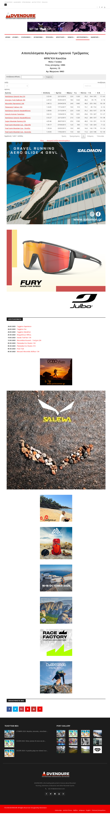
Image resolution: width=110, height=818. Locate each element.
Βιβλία (75, 810)
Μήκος (69, 93)
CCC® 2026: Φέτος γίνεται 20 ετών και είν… (31, 741)
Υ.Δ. (75, 93)
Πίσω (42, 141)
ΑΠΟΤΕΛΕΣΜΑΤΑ (82, 37)
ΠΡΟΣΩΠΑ (49, 37)
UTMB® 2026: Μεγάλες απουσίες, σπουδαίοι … (32, 731)
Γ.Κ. (90, 93)
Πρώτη (64, 136)
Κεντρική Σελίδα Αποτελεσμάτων (58, 141)
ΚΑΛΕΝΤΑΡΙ (94, 37)
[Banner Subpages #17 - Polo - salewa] (56, 440)
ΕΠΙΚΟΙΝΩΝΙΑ (26, 2)
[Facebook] (9, 709)
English (88, 810)
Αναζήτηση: (101, 82)
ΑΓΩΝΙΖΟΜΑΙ (38, 37)
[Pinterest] (27, 709)
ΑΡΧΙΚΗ (7, 37)
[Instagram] (39, 709)
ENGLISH (44, 2)
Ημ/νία (58, 93)
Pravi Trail (20, 349)
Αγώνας (8, 93)
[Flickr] (55, 794)
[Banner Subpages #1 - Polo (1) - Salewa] (66, 27)
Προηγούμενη (74, 136)
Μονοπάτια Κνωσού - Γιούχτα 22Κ (29, 340)
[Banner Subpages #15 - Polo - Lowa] (56, 677)
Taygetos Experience (24, 326)
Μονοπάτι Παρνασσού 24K (14, 103)
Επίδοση (46, 93)
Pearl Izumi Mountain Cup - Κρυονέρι (18, 132)
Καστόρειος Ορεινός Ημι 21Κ (15, 96)
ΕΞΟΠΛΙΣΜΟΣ (25, 37)
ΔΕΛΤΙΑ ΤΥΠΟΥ (36, 2)
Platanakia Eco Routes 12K (26, 343)
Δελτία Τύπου (67, 810)
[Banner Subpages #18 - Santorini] (56, 578)
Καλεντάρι (58, 810)
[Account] (6, 5)
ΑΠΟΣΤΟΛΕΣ (60, 37)
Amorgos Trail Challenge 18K (15, 100)
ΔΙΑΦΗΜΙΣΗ (17, 2)
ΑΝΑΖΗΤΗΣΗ (8, 2)
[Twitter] (15, 709)
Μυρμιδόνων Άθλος (24, 335)
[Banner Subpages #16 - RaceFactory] (56, 642)
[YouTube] (33, 709)
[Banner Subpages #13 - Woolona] (56, 508)
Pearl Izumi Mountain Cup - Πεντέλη (17, 128)
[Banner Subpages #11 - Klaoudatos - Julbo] (56, 271)
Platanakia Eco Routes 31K (26, 346)
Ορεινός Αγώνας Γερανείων (14, 114)
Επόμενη (90, 136)
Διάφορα (82, 810)
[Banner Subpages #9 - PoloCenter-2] (56, 372)
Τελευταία (100, 136)
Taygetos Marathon (24, 332)
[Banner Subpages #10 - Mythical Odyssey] (56, 610)
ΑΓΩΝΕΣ (15, 37)
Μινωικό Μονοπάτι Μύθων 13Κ (28, 351)
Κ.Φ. (98, 93)
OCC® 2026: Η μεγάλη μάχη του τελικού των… (32, 751)
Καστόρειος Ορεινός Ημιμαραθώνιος (18, 111)
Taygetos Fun (21, 329)
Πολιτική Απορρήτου (98, 810)
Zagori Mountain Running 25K (15, 121)
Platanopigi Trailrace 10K (13, 107)
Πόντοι (83, 93)
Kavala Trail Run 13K (24, 338)
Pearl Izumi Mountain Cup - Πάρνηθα (18, 125)
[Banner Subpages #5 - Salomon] (56, 183)
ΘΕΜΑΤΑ (70, 37)
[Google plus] (21, 709)
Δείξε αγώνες (7, 85)
